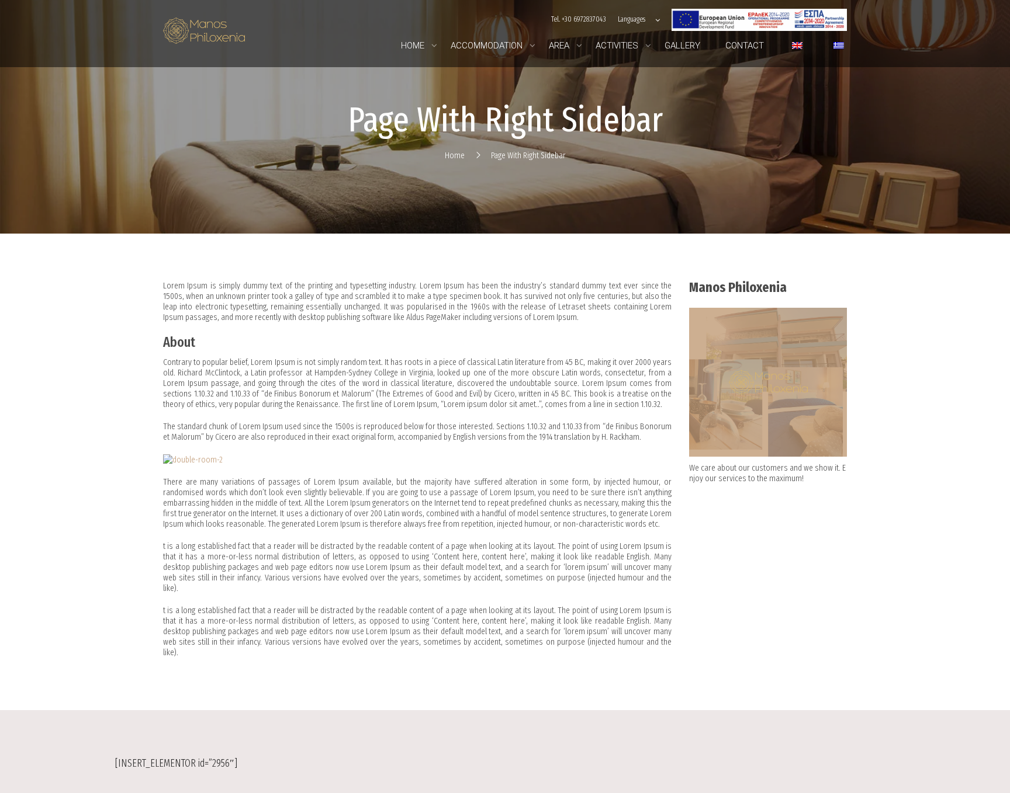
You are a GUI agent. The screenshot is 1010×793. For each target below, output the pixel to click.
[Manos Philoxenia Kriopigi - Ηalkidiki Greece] (204, 34)
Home (455, 155)
